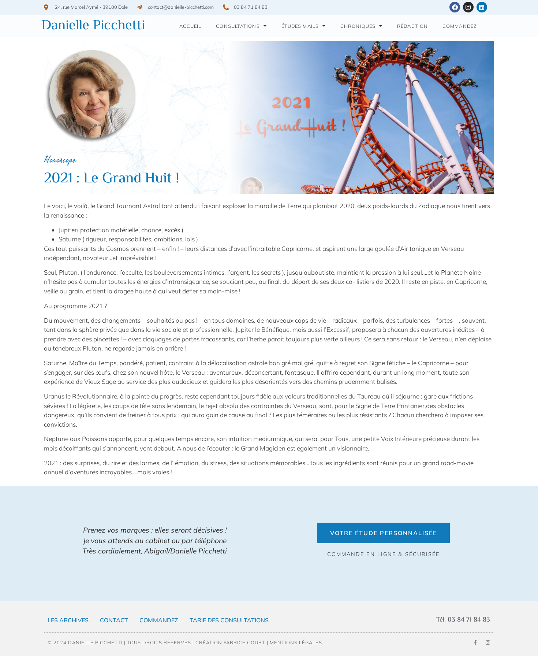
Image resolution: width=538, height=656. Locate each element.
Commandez (459, 26)
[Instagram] (468, 7)
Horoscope (60, 159)
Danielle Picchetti (93, 26)
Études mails (300, 26)
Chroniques (358, 26)
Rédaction (412, 26)
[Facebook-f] (475, 642)
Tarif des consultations (229, 620)
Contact (114, 620)
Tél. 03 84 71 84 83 (463, 620)
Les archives (68, 620)
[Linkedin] (482, 7)
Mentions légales (296, 642)
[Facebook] (454, 7)
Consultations (237, 26)
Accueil (190, 26)
